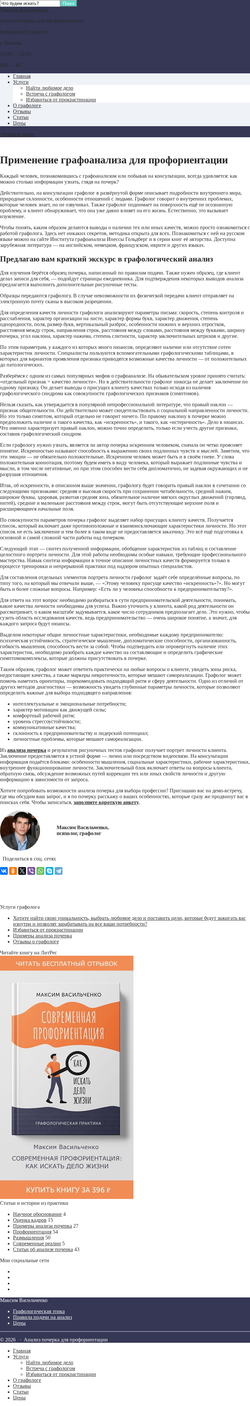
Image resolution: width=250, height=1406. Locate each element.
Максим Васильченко (24, 9)
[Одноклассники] (13, 871)
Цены (19, 123)
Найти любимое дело (49, 88)
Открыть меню (17, 134)
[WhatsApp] (40, 871)
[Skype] (49, 871)
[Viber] (31, 871)
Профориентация (32, 1231)
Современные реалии (37, 1243)
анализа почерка (26, 750)
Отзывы (22, 111)
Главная (22, 76)
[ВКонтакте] (4, 871)
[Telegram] (58, 871)
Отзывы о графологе (36, 941)
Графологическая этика (39, 1311)
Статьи (21, 117)
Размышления (28, 1237)
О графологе (27, 105)
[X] (22, 871)
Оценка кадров (30, 1220)
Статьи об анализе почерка (43, 1249)
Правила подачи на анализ (42, 1317)
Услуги (21, 82)
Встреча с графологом (50, 94)
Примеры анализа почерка (42, 935)
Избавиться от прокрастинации (61, 99)
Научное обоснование (37, 1214)
